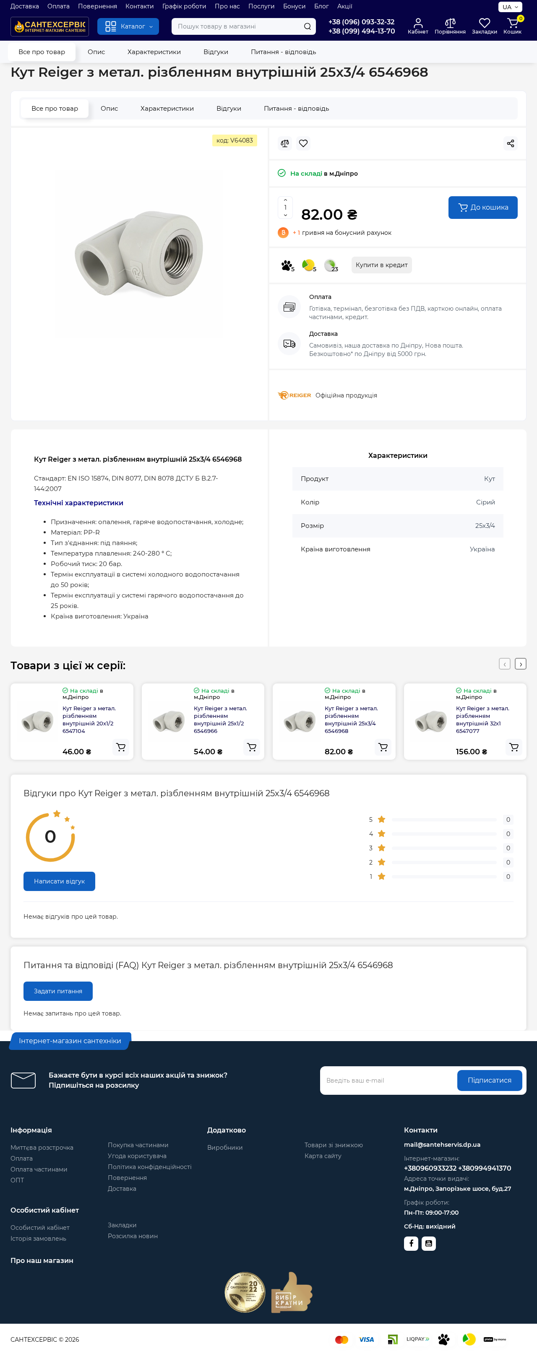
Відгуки (215, 52)
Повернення (97, 6)
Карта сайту (323, 1156)
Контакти (139, 6)
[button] (505, 664)
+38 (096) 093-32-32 (361, 22)
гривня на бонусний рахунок (342, 232)
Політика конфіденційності (150, 1167)
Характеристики (154, 52)
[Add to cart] (120, 747)
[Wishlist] (303, 143)
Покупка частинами (138, 1145)
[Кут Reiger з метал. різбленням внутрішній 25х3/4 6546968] (139, 253)
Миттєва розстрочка (41, 1147)
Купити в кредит (382, 265)
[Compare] (285, 143)
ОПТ (17, 1180)
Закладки (122, 1225)
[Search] (307, 26)
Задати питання (58, 991)
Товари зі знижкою (334, 1145)
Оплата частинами (39, 1169)
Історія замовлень (38, 1238)
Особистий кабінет (40, 1227)
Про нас (227, 6)
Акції (344, 6)
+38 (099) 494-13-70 (361, 31)
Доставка (24, 6)
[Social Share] (510, 143)
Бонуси (294, 6)
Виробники (225, 1147)
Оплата (58, 6)
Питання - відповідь (283, 52)
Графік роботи (184, 6)
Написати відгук (59, 881)
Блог (321, 6)
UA (507, 7)
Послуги (261, 6)
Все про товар (41, 52)
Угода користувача (137, 1156)
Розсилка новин (133, 1236)
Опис (96, 52)
